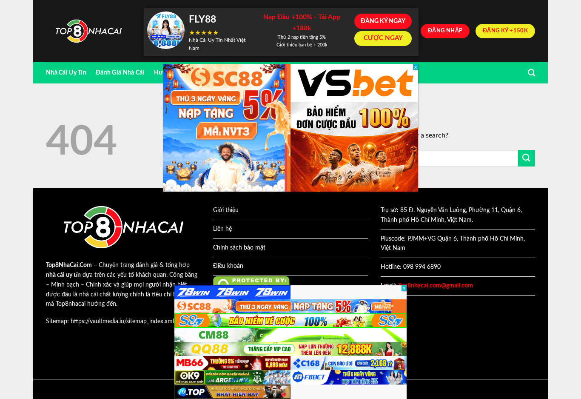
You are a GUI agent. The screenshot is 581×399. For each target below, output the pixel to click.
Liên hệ (222, 229)
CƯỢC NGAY (383, 38)
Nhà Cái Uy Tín (66, 72)
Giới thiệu (226, 210)
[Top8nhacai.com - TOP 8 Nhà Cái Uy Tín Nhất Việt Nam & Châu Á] (88, 31)
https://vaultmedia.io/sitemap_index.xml (122, 321)
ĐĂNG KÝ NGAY (383, 21)
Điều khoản (228, 266)
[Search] (531, 73)
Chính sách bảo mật (239, 248)
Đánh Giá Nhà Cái (120, 72)
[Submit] (526, 158)
